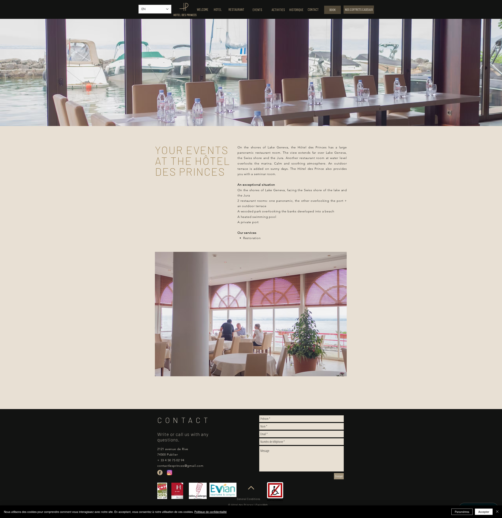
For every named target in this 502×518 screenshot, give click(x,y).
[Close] (497, 512)
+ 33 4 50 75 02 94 (170, 460)
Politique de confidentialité (210, 512)
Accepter (483, 512)
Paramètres (462, 512)
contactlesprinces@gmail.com (180, 466)
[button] (251, 314)
